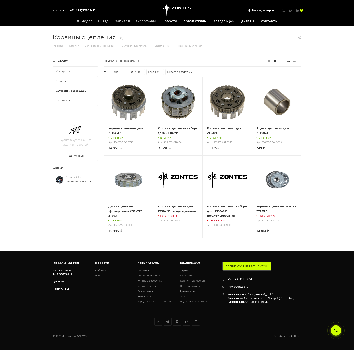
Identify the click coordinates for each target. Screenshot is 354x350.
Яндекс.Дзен (177, 322)
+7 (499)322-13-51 (82, 10)
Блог (98, 275)
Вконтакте (158, 322)
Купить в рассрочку (150, 280)
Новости (102, 262)
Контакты (61, 288)
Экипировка (145, 291)
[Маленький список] (269, 61)
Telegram (168, 322)
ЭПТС (183, 296)
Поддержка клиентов (193, 301)
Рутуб (186, 322)
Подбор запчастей (191, 286)
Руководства (188, 291)
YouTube (196, 322)
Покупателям (149, 262)
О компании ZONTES (79, 181)
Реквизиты (144, 296)
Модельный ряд (66, 262)
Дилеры (59, 281)
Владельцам (190, 262)
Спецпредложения (150, 275)
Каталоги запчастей (192, 280)
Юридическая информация (155, 301)
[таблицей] (300, 61)
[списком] (294, 61)
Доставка (143, 270)
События (100, 270)
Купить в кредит (148, 286)
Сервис (184, 270)
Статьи (58, 168)
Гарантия (186, 275)
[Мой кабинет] (290, 11)
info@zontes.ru (238, 286)
